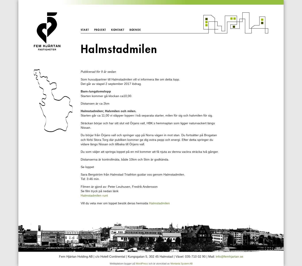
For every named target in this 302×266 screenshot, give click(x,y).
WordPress (142, 263)
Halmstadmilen (159, 203)
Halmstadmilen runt (94, 195)
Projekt (100, 29)
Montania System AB (181, 263)
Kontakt (117, 29)
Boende (135, 29)
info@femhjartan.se (229, 256)
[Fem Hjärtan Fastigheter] (54, 31)
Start (85, 29)
